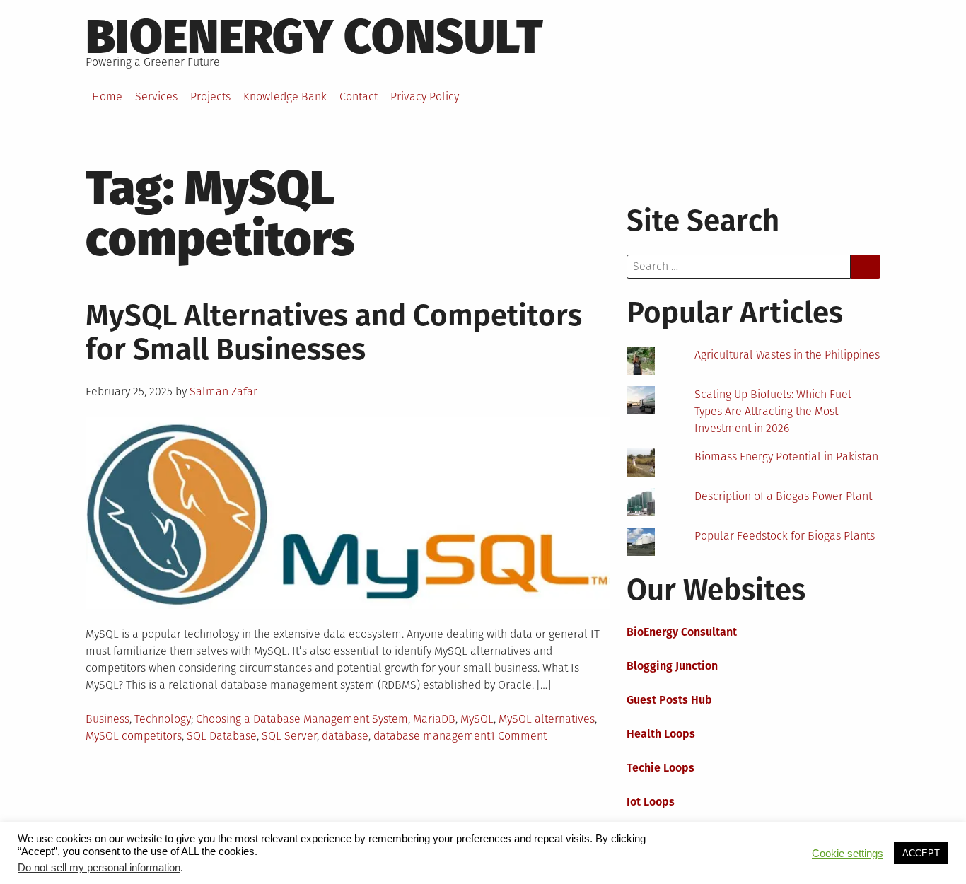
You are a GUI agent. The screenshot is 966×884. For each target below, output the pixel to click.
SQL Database (222, 736)
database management (431, 736)
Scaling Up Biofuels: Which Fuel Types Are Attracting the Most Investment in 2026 (772, 411)
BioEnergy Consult (314, 37)
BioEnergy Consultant (682, 632)
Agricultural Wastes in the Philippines (787, 354)
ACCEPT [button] (921, 853)
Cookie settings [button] (847, 853)
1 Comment (518, 736)
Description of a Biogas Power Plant (783, 496)
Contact (358, 96)
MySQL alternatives (547, 719)
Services (156, 96)
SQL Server (289, 736)
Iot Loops (651, 801)
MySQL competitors (134, 736)
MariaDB (434, 719)
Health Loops (661, 733)
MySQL (477, 719)
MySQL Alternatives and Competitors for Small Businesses (334, 332)
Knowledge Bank (285, 96)
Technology (162, 719)
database (345, 736)
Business (107, 719)
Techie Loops (660, 767)
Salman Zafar (223, 391)
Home (107, 96)
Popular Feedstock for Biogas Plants (784, 535)
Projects (210, 96)
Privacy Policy (424, 96)
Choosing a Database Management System (302, 719)
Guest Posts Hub (669, 699)
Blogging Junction (672, 666)
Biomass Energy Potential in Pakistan (786, 456)
